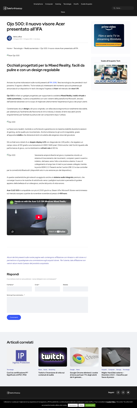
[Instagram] (123, 392)
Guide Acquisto (86, 4)
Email (37, 285)
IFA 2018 (53, 82)
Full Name (10, 285)
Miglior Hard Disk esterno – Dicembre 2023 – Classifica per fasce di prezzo (115, 374)
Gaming (58, 4)
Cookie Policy (111, 402)
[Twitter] (128, 392)
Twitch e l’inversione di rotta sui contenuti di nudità (51, 373)
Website (65, 285)
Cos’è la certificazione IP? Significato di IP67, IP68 (17, 373)
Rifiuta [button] (81, 405)
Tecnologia (67, 4)
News (63, 12)
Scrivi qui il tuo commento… (16, 295)
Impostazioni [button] (73, 405)
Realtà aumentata (31, 48)
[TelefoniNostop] (12, 8)
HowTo (76, 4)
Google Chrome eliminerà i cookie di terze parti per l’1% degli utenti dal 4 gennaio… (84, 374)
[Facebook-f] (118, 392)
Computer (49, 4)
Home (9, 48)
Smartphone (38, 4)
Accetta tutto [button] (90, 405)
